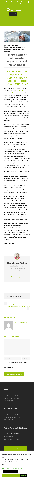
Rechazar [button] (23, 475)
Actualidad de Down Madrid (15, 47)
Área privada (17, 4)
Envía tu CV (14, 2)
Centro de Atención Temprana (14, 49)
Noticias (7, 51)
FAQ (7, 2)
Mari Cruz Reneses (21, 322)
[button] (12, 14)
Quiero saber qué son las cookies (12, 468)
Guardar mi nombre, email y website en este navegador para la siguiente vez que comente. (16, 365)
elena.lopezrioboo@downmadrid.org (19, 277)
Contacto (24, 2)
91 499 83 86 (15, 433)
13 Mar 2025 (10, 45)
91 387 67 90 (14, 395)
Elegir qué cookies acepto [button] (10, 471)
